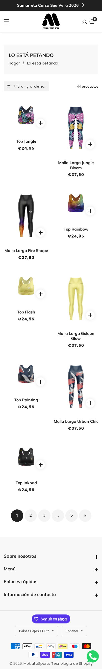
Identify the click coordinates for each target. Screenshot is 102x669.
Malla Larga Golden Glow (75, 336)
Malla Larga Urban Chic (76, 421)
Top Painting (26, 399)
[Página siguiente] (85, 515)
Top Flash (26, 311)
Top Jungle (26, 141)
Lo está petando (42, 63)
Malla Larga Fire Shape (26, 250)
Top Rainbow (76, 229)
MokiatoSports (37, 663)
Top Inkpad (26, 482)
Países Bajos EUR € (34, 631)
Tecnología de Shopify (72, 663)
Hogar (14, 63)
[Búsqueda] (85, 21)
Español (72, 631)
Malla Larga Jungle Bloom (76, 165)
